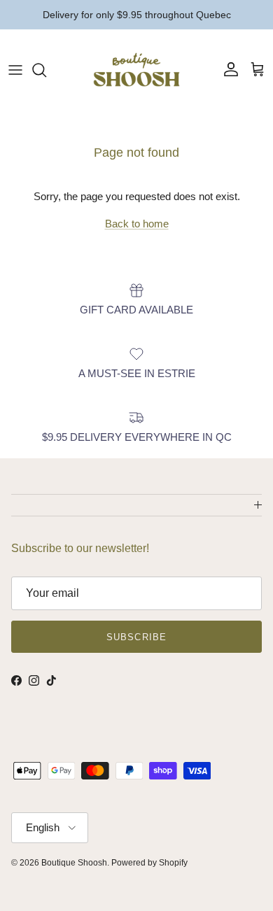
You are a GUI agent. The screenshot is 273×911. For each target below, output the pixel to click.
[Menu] (15, 70)
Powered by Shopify (149, 863)
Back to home (137, 223)
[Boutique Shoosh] (136, 69)
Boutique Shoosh (74, 863)
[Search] (46, 70)
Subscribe (136, 637)
